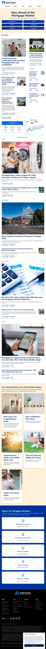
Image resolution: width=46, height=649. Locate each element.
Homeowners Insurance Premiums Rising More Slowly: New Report (17, 249)
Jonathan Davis (6, 93)
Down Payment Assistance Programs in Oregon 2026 (21, 237)
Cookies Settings (38, 608)
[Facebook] (16, 618)
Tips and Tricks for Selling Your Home (5, 613)
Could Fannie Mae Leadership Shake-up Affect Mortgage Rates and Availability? (13, 61)
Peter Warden (6, 73)
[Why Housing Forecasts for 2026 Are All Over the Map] (42, 98)
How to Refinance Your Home (5, 606)
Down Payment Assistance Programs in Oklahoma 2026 (7, 100)
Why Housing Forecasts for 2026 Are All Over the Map (34, 96)
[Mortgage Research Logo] (23, 593)
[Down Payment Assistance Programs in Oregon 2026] (23, 218)
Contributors (26, 603)
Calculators (39, 6)
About (25, 601)
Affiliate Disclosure (39, 605)
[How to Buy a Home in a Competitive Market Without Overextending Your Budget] (21, 86)
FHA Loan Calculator (17, 606)
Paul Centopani (6, 316)
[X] (8, 618)
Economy (12, 28)
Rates (15, 6)
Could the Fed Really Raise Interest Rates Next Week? (33, 74)
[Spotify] (11, 618)
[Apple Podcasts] (14, 618)
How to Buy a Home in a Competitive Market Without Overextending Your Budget (8, 81)
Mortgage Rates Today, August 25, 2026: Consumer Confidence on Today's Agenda (19, 176)
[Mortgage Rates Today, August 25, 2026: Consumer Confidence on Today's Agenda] (23, 157)
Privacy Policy (38, 601)
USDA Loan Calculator (15, 609)
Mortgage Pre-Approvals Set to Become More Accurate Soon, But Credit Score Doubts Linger (21, 359)
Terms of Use (38, 603)
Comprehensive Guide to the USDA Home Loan (6, 610)
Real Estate (34, 25)
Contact (25, 605)
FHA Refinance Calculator (16, 612)
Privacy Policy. (33, 643)
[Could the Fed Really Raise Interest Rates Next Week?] (42, 76)
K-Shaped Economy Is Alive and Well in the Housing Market (36, 55)
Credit (22, 6)
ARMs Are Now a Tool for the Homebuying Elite (18, 310)
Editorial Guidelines (28, 607)
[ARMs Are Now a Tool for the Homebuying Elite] (41, 313)
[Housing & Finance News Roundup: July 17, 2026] (42, 87)
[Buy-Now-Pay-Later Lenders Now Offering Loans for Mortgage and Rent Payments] (23, 279)
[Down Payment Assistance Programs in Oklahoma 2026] (21, 106)
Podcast (30, 6)
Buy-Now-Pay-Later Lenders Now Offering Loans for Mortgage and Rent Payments (22, 298)
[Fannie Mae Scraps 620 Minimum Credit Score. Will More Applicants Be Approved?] (41, 374)
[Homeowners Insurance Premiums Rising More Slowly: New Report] (41, 253)
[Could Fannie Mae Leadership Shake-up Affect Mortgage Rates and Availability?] (14, 47)
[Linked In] (19, 618)
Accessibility (38, 607)
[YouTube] (3, 618)
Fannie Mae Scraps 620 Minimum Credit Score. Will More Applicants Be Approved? (19, 371)
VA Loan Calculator (17, 604)
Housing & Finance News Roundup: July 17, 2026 (34, 85)
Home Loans (7, 6)
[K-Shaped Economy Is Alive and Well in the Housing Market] (36, 45)
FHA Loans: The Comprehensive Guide (5, 602)
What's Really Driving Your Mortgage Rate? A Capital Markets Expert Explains (19, 188)
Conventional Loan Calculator (17, 602)
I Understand (34, 645)
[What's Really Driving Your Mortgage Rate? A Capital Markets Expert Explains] (41, 192)
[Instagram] (5, 618)
